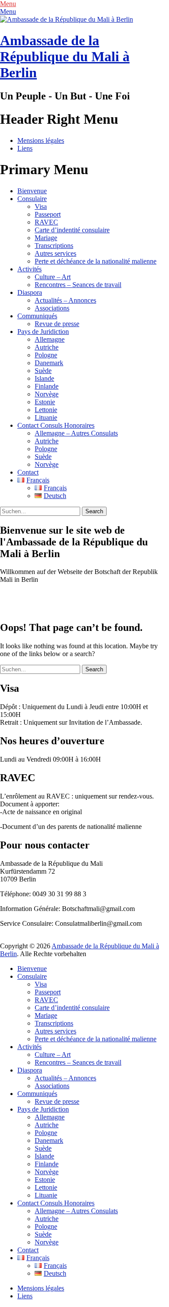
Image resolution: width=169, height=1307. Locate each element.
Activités (29, 269)
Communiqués (37, 316)
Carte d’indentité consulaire (72, 230)
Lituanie (46, 417)
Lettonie (46, 409)
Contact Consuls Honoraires (55, 425)
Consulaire (32, 198)
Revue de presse (57, 323)
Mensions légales (40, 140)
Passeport (48, 214)
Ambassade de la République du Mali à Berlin (65, 56)
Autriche (46, 347)
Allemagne (50, 339)
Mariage (46, 237)
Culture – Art (53, 277)
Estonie (45, 402)
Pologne (46, 355)
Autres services (55, 253)
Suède (43, 370)
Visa (41, 206)
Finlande (46, 386)
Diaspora (29, 292)
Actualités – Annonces (65, 300)
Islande (44, 378)
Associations (52, 308)
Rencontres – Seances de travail (78, 284)
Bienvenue (32, 191)
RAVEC (46, 222)
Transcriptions (54, 245)
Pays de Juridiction (43, 331)
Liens (24, 148)
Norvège (46, 394)
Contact (28, 472)
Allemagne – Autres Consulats (76, 433)
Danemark (49, 362)
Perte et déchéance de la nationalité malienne (95, 261)
